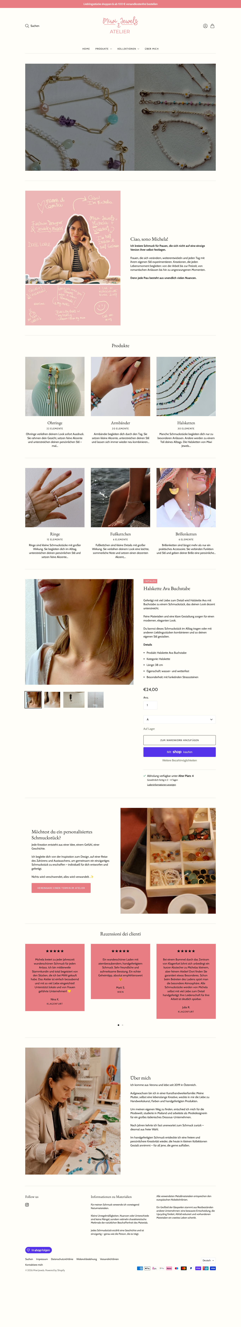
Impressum (42, 1259)
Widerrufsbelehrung (86, 1259)
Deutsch (207, 1260)
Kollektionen (127, 48)
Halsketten (186, 422)
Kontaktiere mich (34, 1264)
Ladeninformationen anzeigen (161, 784)
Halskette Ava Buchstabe (166, 588)
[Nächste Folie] (212, 117)
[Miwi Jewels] (120, 25)
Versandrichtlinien (109, 1259)
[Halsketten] (186, 386)
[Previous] (25, 982)
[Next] (215, 982)
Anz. (146, 697)
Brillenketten (186, 534)
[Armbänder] (120, 386)
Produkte (102, 48)
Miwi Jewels (38, 1270)
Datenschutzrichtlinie (62, 1259)
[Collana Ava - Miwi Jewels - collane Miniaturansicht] (33, 700)
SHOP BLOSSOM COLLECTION (59, 156)
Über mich (152, 48)
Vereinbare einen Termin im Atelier (61, 888)
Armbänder (120, 422)
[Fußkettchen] (120, 497)
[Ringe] (55, 497)
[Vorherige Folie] (29, 117)
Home (86, 48)
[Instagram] (27, 1205)
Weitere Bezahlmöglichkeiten (179, 760)
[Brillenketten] (186, 497)
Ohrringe (54, 422)
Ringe (55, 534)
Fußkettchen (120, 534)
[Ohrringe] (55, 386)
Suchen (29, 1259)
